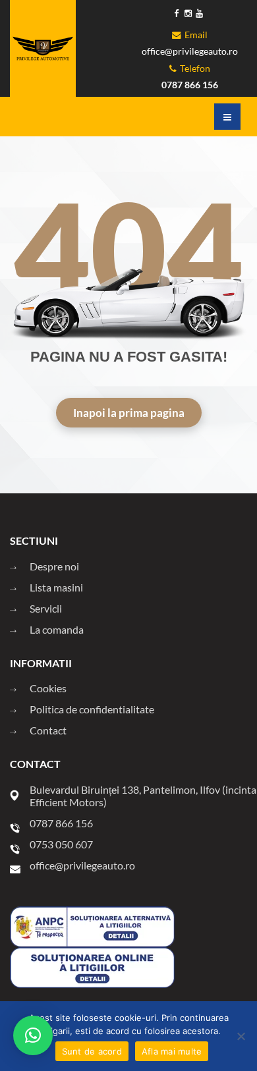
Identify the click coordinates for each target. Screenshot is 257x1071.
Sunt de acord (92, 1051)
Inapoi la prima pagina (129, 413)
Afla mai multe (172, 1051)
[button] (33, 1035)
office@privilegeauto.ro (190, 51)
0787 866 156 (189, 85)
